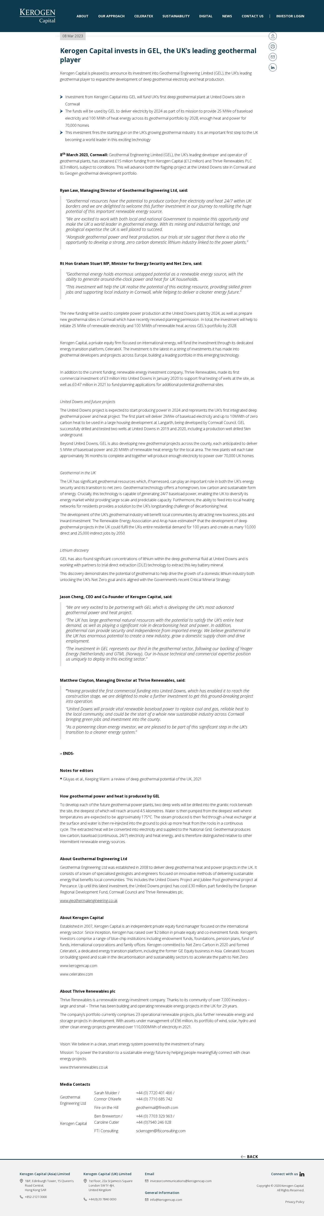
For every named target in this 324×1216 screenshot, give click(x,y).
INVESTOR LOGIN (290, 16)
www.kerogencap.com (78, 965)
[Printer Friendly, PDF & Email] (273, 36)
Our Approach (111, 16)
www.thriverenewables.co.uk (84, 1067)
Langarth (165, 422)
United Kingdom (100, 1190)
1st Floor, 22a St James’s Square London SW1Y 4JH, (111, 1183)
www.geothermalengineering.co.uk (88, 900)
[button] (82, 16)
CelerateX (143, 16)
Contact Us (253, 16)
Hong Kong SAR (35, 1190)
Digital (206, 16)
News (227, 16)
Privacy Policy (294, 1202)
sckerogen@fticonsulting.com (160, 1130)
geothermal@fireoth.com (157, 1107)
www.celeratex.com (76, 974)
